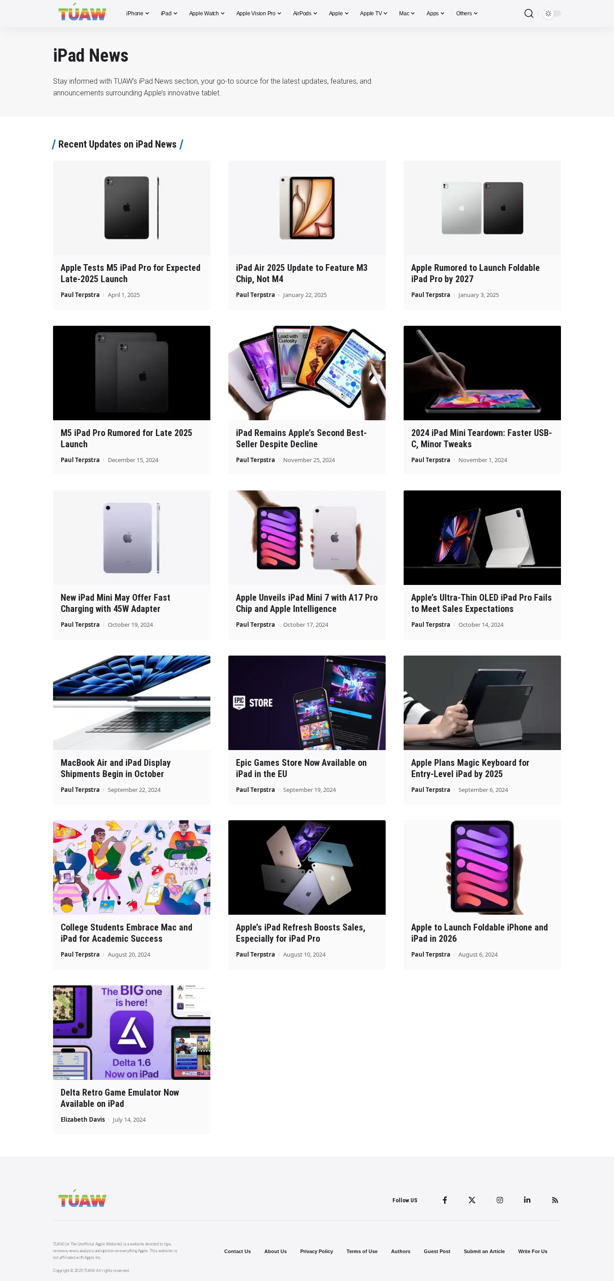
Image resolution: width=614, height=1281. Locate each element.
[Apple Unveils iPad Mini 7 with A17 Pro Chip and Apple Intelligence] (307, 537)
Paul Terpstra (80, 295)
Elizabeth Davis (83, 1119)
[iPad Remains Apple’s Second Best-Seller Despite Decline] (307, 373)
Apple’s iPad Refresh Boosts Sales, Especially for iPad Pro (300, 933)
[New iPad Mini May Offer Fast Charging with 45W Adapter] (131, 537)
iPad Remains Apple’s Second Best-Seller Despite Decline (301, 438)
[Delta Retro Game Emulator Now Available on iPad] (131, 1032)
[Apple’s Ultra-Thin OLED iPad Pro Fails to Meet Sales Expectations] (482, 537)
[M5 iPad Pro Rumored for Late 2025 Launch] (131, 373)
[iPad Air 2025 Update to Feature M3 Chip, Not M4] (307, 208)
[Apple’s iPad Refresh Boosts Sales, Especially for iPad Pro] (307, 867)
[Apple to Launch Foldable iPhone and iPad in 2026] (482, 867)
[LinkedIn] (527, 1200)
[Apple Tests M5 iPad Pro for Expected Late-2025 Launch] (131, 208)
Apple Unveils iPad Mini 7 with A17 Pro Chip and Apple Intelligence (307, 603)
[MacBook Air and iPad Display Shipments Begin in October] (131, 703)
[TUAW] (82, 13)
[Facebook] (444, 1200)
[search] (529, 13)
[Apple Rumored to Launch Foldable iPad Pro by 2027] (482, 208)
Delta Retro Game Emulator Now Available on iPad (120, 1098)
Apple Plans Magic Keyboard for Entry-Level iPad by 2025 (470, 768)
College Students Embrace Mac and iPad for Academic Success (126, 933)
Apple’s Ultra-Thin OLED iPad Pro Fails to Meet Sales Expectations (481, 603)
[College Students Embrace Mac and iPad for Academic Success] (131, 867)
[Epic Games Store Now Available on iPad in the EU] (307, 703)
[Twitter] (472, 1200)
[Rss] (555, 1200)
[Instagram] (499, 1200)
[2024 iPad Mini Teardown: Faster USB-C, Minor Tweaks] (482, 373)
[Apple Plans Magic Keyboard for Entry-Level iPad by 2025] (482, 703)
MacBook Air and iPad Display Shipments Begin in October (116, 768)
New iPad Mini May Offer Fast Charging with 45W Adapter (115, 603)
